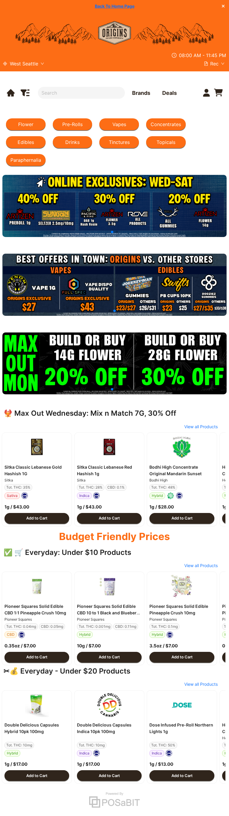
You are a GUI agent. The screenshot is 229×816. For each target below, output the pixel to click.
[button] (37, 447)
